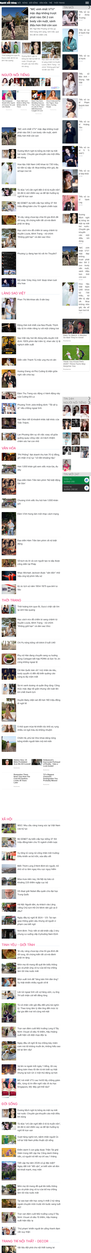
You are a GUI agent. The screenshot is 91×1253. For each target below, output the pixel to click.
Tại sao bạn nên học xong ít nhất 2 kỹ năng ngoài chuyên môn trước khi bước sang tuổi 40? (38, 1168)
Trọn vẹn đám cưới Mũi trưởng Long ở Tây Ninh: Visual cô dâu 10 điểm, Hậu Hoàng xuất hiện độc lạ (38, 1181)
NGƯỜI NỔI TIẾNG (74, 378)
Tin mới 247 (71, 449)
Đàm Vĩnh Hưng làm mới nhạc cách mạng (38, 504)
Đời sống (33, 3)
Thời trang (59, 3)
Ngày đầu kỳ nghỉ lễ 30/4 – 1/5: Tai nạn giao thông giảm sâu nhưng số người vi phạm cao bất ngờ (36, 885)
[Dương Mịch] (5, 82)
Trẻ (50, 3)
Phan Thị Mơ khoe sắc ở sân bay (33, 289)
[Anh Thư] (22, 82)
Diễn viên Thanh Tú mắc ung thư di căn (36, 350)
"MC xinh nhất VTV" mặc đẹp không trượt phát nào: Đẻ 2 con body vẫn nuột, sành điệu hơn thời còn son (43, 17)
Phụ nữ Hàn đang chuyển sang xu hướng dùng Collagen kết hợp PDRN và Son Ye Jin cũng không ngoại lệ (38, 649)
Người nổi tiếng (16, 75)
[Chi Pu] (47, 82)
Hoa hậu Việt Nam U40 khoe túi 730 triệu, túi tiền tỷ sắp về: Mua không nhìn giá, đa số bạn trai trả (38, 158)
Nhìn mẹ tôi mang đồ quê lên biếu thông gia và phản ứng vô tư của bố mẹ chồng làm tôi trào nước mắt (37, 932)
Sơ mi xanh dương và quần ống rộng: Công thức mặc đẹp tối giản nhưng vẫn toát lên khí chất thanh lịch (38, 679)
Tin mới (68, 7)
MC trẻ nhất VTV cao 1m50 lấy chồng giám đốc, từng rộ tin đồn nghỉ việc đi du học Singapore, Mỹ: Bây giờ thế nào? (38, 1047)
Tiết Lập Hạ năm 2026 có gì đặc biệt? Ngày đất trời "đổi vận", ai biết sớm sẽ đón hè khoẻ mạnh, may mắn (38, 1130)
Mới (19, 3)
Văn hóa (43, 3)
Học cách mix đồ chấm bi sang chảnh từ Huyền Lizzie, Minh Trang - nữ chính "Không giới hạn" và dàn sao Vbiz (37, 224)
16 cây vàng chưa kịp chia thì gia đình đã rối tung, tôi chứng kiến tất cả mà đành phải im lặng (37, 210)
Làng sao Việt (14, 283)
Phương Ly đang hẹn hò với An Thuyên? (37, 244)
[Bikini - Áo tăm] (42, 82)
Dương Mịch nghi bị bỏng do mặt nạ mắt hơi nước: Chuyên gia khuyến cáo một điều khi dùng (38, 144)
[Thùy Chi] (37, 82)
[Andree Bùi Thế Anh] (30, 82)
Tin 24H (68, 374)
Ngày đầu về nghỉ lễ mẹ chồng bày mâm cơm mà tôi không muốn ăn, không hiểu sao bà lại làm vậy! (38, 1010)
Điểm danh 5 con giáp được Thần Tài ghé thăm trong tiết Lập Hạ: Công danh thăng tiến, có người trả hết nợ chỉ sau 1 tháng (37, 1117)
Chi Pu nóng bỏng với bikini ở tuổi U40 (36, 633)
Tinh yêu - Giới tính (18, 909)
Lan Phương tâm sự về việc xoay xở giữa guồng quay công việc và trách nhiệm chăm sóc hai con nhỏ (37, 428)
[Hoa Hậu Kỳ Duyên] (16, 82)
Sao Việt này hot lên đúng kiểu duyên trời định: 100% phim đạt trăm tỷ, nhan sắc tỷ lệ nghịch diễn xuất (38, 331)
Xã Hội (7, 783)
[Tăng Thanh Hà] (11, 82)
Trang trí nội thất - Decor (25, 1205)
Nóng (25, 3)
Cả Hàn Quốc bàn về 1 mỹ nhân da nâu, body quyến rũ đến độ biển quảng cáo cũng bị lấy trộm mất (36, 663)
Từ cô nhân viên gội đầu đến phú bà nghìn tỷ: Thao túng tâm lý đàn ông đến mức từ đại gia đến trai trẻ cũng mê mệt (38, 972)
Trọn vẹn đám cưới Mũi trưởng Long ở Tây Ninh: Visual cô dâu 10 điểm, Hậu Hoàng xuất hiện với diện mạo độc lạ (38, 996)
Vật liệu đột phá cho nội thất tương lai (36, 1211)
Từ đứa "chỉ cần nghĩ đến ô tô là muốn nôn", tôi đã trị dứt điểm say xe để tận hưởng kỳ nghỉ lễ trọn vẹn (38, 183)
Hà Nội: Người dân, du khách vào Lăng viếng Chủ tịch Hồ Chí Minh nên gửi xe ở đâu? (37, 872)
